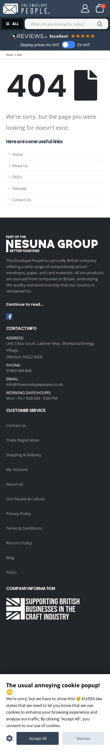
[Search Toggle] (65, 8)
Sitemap (19, 188)
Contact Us (21, 199)
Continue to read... (25, 304)
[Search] (99, 24)
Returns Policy (19, 543)
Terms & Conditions (24, 528)
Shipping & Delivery (23, 454)
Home (17, 154)
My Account (17, 469)
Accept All (37, 738)
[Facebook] (9, 316)
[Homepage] (26, 9)
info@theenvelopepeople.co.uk (34, 384)
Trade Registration (22, 440)
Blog (10, 557)
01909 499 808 (18, 370)
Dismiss (83, 738)
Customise (9, 738)
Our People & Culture (25, 499)
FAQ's (17, 176)
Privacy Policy (18, 513)
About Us (20, 165)
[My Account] (85, 8)
